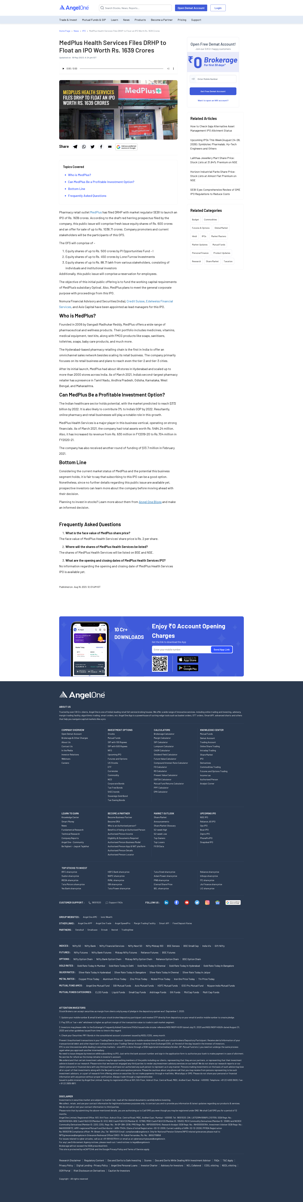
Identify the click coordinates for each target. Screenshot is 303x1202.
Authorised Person (209, 779)
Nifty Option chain (83, 959)
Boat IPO (204, 829)
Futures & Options (201, 227)
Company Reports (70, 838)
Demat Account (207, 738)
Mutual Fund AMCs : (71, 985)
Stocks (111, 733)
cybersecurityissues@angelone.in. (149, 1138)
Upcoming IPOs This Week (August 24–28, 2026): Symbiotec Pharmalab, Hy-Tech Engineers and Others (215, 144)
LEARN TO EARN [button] (70, 813)
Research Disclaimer (70, 1160)
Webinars (66, 758)
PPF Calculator (161, 787)
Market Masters (218, 236)
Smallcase (92, 929)
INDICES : (64, 945)
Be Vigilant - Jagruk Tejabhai (75, 846)
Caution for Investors (119, 1170)
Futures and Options (117, 758)
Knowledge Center (70, 817)
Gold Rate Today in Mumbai (91, 965)
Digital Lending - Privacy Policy (92, 1165)
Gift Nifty (220, 945)
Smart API (164, 923)
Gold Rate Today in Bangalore (219, 965)
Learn (114, 19)
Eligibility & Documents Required (123, 838)
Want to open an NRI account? (213, 100)
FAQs (216, 1160)
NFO (110, 750)
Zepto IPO (205, 833)
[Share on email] (110, 147)
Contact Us (67, 746)
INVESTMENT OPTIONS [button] (120, 730)
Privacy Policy (116, 1149)
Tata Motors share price (73, 884)
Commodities (210, 219)
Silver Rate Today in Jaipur (196, 972)
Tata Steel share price (164, 871)
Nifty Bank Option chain (108, 959)
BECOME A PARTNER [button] (119, 813)
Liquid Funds (118, 992)
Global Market (221, 227)
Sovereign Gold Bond (118, 796)
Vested (114, 929)
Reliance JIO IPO (207, 821)
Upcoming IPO (114, 754)
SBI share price (115, 884)
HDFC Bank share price (118, 871)
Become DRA (114, 821)
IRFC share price (69, 871)
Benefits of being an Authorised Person (126, 829)
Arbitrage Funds (158, 992)
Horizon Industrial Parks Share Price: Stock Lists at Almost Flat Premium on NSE (213, 176)
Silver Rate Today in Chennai (164, 972)
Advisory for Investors (172, 1165)
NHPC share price (116, 876)
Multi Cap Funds (211, 992)
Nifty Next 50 (135, 945)
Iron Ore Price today (184, 978)
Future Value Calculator (165, 758)
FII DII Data (159, 846)
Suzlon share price (70, 876)
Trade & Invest (68, 19)
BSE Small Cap (191, 945)
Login (218, 8)
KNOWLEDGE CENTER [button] (211, 730)
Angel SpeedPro (122, 923)
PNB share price (161, 880)
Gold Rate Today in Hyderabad (184, 965)
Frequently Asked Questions (87, 195)
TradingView (127, 929)
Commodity (113, 775)
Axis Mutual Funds (144, 985)
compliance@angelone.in (137, 1131)
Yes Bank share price (71, 888)
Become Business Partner (120, 817)
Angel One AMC (90, 917)
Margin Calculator (162, 738)
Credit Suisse (136, 301)
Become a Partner (162, 19)
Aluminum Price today (114, 978)
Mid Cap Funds (191, 992)
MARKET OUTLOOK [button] (164, 813)
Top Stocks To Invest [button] (74, 868)
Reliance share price (209, 871)
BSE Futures (168, 952)
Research (196, 261)
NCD (110, 779)
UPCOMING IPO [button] (208, 813)
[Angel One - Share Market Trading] (74, 8)
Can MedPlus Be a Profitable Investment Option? (101, 182)
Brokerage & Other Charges (75, 738)
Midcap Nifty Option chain (138, 959)
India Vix (206, 945)
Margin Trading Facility (144, 923)
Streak (104, 929)
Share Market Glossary (164, 825)
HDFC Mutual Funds (167, 985)
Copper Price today (89, 978)
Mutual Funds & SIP (94, 19)
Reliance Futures (149, 952)
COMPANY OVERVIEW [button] (73, 730)
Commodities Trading (210, 767)
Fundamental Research (72, 829)
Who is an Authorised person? (122, 825)
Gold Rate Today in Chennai (151, 965)
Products (140, 19)
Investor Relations (70, 754)
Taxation (228, 261)
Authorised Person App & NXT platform (126, 846)
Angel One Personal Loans (124, 1165)
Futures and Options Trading (213, 771)
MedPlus (96, 212)
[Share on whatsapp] (84, 147)
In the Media (67, 750)
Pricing (182, 19)
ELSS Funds (101, 992)
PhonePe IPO (206, 838)
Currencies (113, 771)
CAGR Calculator (162, 750)
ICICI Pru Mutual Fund (192, 985)
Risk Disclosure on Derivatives (89, 1170)
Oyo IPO (204, 825)
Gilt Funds (175, 992)
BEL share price (161, 888)
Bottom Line (76, 189)
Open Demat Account (191, 8)
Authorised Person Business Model (124, 842)
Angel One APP (85, 923)
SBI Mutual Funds (122, 985)
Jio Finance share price (211, 884)
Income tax (205, 775)
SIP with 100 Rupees (117, 742)
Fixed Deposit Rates (182, 923)
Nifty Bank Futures (101, 952)
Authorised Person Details (120, 850)
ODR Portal (64, 1170)
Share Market (212, 261)
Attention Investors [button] (72, 1007)
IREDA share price (70, 880)
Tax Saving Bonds (116, 800)
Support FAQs (116, 902)
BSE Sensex (173, 945)
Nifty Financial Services (111, 945)
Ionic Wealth (106, 917)
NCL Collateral (194, 1165)
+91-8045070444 (111, 1138)
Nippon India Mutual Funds (221, 985)
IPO (201, 758)
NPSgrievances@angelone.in (72, 1135)
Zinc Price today (138, 978)
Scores (148, 1160)
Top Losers (159, 842)
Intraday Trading (208, 750)
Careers (65, 762)
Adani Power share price (165, 876)
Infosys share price (209, 876)
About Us (66, 742)
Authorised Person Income (120, 833)
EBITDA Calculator (162, 779)
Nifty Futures (81, 952)
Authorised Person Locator (121, 854)
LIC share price (207, 888)
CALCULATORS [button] (162, 730)
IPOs (204, 236)
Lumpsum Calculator (164, 746)
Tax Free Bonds (115, 787)
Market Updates (200, 244)
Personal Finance (200, 253)
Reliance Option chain (167, 959)
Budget (195, 219)
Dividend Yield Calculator (165, 754)
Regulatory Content (94, 1160)
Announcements (161, 821)
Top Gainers (159, 838)
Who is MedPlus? (79, 175)
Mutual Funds (219, 244)
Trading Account (208, 742)
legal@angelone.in (141, 1142)
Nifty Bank (90, 945)
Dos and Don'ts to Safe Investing (124, 1160)
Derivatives (205, 762)
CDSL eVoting (211, 1165)
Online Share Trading (210, 746)
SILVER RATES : (67, 972)
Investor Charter (149, 1165)
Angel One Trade (103, 923)
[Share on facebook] (101, 147)
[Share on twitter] (92, 147)
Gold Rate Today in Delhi (121, 965)
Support (196, 19)
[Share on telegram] (75, 147)
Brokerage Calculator (164, 733)
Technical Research (71, 833)
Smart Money (68, 821)
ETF (110, 767)
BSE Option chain (191, 959)
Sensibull (79, 929)
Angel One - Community (73, 842)
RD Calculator (160, 771)
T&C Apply (228, 1160)
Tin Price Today (206, 978)
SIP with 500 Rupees (117, 746)
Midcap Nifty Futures (126, 952)
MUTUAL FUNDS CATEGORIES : (75, 992)
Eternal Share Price (163, 884)
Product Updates (222, 253)
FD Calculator (160, 767)
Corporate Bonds (116, 783)
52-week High (160, 829)
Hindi (194, 236)
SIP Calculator (161, 742)
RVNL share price (116, 880)
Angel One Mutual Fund (98, 985)
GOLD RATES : (66, 965)
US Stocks (113, 762)
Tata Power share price (119, 888)
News (126, 19)
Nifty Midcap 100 (154, 945)
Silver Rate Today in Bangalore (130, 972)
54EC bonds (113, 791)
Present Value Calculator (166, 775)
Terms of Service (135, 1149)
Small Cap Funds (137, 992)
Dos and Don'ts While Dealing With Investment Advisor (183, 1160)
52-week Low (160, 833)
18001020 (96, 902)
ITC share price (207, 880)
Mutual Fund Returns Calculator (169, 783)
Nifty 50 (76, 945)
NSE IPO (204, 817)
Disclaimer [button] (66, 1096)
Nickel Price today (160, 978)
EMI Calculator (161, 791)
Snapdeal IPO (206, 842)
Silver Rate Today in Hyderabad (95, 972)
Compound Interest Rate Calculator (171, 762)
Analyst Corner (207, 783)
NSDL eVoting (229, 1165)
